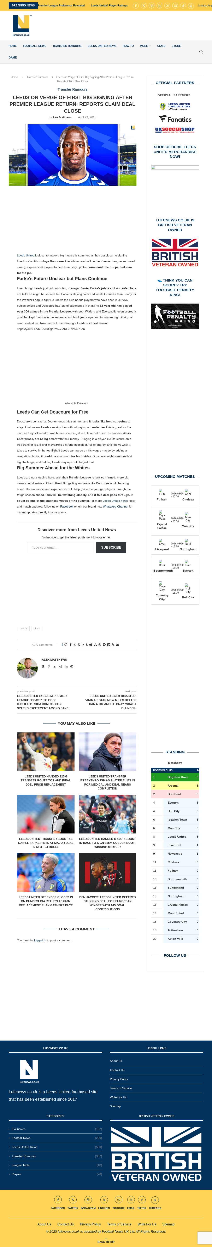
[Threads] (191, 6)
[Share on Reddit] (90, 644)
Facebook (66, 506)
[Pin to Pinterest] (79, 644)
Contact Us (117, 1070)
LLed (37, 628)
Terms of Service (121, 1088)
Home (13, 46)
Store (176, 46)
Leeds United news (115, 500)
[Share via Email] (117, 644)
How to (128, 46)
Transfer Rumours (67, 46)
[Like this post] (65, 644)
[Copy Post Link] (113, 644)
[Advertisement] (128, 25)
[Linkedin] (159, 6)
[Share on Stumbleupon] (95, 644)
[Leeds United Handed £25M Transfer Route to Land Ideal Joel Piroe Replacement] (46, 751)
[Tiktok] (183, 6)
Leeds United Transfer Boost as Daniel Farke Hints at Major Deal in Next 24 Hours (45, 842)
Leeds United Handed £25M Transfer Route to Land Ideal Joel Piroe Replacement (46, 780)
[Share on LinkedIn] (83, 644)
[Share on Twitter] (74, 645)
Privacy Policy (119, 1079)
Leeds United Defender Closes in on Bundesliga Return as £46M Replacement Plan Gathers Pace (46, 901)
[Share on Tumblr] (87, 644)
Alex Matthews (62, 117)
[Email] (175, 6)
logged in (40, 940)
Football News (34, 46)
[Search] (201, 52)
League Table (57, 1165)
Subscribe (111, 547)
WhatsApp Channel (115, 506)
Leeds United (25, 255)
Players (57, 1174)
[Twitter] (144, 6)
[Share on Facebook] (70, 644)
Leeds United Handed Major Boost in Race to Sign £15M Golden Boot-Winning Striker (107, 842)
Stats (161, 46)
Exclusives (57, 1129)
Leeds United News (102, 46)
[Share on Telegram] (104, 644)
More (144, 46)
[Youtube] (167, 6)
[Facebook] (136, 6)
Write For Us (118, 1097)
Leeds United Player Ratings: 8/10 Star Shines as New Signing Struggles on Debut (103, 5)
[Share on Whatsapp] (100, 644)
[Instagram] (151, 6)
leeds (23, 628)
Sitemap (115, 1106)
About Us (116, 1061)
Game (13, 57)
